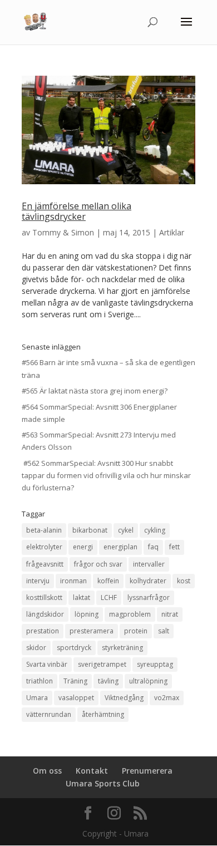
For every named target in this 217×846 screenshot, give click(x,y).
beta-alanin (44, 530)
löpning (86, 614)
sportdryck (74, 647)
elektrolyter (44, 547)
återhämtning (103, 714)
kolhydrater (148, 581)
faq (153, 547)
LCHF (109, 597)
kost (183, 581)
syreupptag (155, 664)
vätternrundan (48, 714)
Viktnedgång (124, 697)
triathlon (39, 681)
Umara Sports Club (103, 783)
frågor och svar (98, 564)
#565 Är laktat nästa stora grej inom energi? (94, 391)
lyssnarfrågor (148, 597)
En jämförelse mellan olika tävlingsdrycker (76, 211)
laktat (81, 597)
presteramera (92, 631)
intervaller (149, 564)
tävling (108, 681)
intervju (38, 581)
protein (135, 631)
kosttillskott (44, 597)
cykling (154, 530)
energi (83, 547)
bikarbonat (89, 530)
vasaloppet (76, 697)
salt (163, 631)
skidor (36, 647)
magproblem (130, 614)
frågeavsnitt (44, 564)
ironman (73, 581)
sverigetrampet (102, 664)
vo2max (166, 697)
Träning (75, 681)
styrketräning (122, 647)
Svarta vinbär (46, 664)
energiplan (120, 547)
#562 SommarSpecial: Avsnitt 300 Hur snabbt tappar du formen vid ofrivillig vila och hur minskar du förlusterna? (106, 475)
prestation (42, 631)
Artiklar (171, 232)
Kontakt (92, 770)
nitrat (169, 614)
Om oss (47, 770)
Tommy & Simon (63, 232)
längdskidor (45, 614)
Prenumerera (147, 770)
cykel (126, 530)
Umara (37, 697)
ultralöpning (148, 681)
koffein (108, 581)
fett (174, 547)
